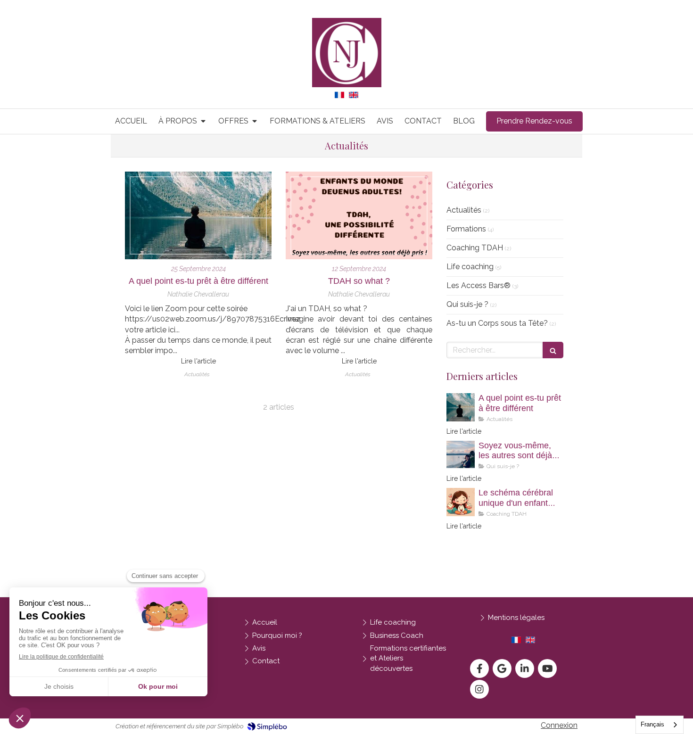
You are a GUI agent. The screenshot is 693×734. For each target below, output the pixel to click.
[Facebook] (479, 668)
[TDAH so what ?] (359, 216)
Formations (466, 228)
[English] (353, 98)
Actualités (463, 210)
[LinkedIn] (524, 668)
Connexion (559, 725)
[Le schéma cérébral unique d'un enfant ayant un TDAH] (460, 502)
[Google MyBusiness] (502, 668)
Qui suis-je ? (467, 304)
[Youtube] (547, 668)
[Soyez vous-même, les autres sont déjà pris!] (460, 455)
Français (652, 724)
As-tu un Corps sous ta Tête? (497, 323)
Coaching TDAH (474, 247)
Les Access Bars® (478, 285)
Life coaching (470, 266)
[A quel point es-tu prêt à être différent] (198, 216)
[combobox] (659, 725)
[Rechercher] (553, 350)
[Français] (339, 98)
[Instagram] (479, 689)
